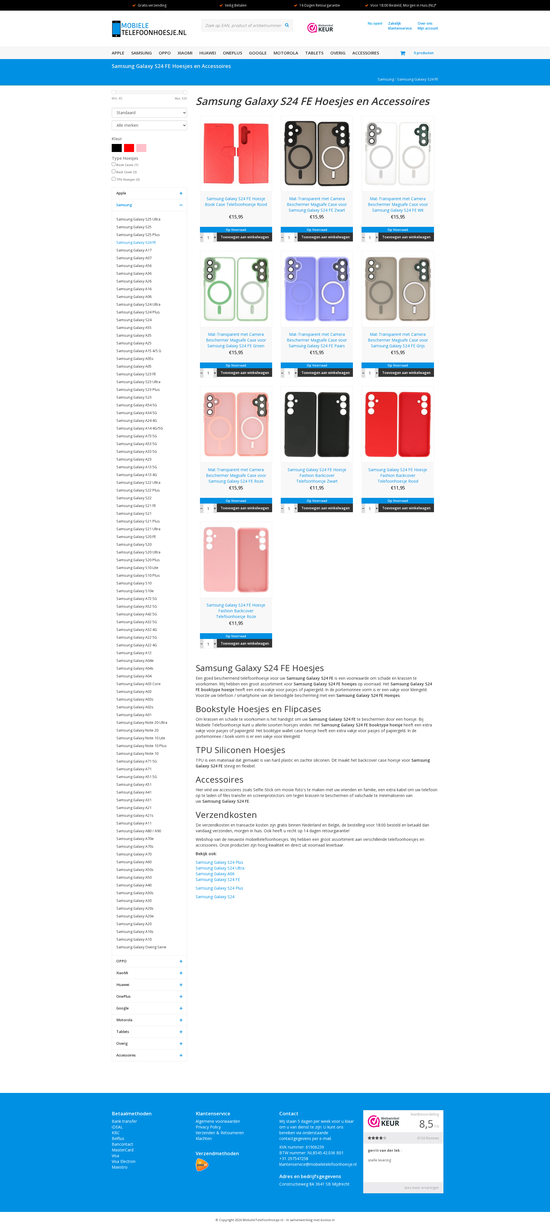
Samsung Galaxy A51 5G (136, 776)
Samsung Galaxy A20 (134, 923)
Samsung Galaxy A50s (135, 869)
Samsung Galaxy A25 (134, 343)
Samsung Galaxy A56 (134, 265)
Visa (115, 1155)
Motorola (286, 53)
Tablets (314, 53)
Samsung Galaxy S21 (134, 513)
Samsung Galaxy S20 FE (136, 536)
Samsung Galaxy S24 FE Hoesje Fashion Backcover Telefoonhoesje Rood (397, 475)
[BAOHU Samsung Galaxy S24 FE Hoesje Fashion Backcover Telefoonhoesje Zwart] (317, 424)
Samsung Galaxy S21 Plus (138, 521)
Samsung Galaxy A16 (134, 288)
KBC (116, 1132)
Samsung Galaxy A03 (134, 691)
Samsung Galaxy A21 (134, 807)
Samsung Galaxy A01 (134, 714)
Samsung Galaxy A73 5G (136, 436)
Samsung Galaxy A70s (135, 846)
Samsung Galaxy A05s (135, 358)
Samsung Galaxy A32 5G (136, 621)
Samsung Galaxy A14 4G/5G (139, 428)
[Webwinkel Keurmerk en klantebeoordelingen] (320, 27)
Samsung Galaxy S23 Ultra (138, 381)
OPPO (165, 53)
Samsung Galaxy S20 (134, 544)
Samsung (141, 53)
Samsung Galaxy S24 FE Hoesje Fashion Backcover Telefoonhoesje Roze (236, 610)
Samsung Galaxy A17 (134, 250)
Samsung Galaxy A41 (134, 792)
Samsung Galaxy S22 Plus (138, 490)
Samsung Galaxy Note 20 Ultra (141, 722)
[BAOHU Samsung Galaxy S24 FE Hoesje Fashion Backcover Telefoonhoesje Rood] (397, 424)
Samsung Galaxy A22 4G (136, 645)
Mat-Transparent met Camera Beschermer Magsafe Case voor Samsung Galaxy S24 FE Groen (236, 340)
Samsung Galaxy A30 (134, 900)
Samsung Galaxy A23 (134, 459)
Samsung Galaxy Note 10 (137, 753)
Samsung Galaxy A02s (135, 707)
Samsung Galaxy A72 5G (136, 598)
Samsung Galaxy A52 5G (136, 606)
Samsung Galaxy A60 (134, 861)
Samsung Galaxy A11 (134, 823)
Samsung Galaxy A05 (134, 366)
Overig (337, 53)
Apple (118, 53)
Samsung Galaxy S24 (134, 319)
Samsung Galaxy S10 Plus (138, 575)
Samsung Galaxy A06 (134, 296)
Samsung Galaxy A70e (135, 838)
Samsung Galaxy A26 (134, 281)
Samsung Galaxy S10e (135, 590)
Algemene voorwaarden (218, 1121)
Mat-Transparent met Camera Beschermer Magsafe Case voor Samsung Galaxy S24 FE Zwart (317, 204)
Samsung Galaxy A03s (135, 699)
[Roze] (141, 148)
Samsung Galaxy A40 (134, 885)
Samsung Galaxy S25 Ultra (138, 219)
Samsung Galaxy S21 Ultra (138, 529)
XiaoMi (185, 53)
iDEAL (117, 1127)
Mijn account (428, 28)
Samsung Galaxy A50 (134, 877)
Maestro (119, 1167)
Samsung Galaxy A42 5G (136, 614)
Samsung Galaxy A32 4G (136, 629)
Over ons (425, 23)
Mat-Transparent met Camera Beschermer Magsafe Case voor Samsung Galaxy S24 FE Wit (398, 204)
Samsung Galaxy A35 (134, 335)
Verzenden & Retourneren (220, 1132)
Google (258, 53)
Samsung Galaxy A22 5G (136, 637)
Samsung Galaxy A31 (134, 800)
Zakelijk (394, 23)
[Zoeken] (287, 25)
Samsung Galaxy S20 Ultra (138, 552)
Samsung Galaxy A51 (134, 784)
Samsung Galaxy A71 (134, 769)
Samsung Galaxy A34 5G (136, 412)
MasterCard (122, 1150)
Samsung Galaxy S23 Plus (138, 389)
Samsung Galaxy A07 (134, 258)
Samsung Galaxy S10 (134, 583)
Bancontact (122, 1144)
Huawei (207, 53)
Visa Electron (123, 1161)
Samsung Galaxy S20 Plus (138, 560)
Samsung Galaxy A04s (135, 668)
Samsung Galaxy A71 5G (136, 761)
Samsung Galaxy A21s (135, 815)
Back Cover (126, 172)
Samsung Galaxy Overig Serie (141, 947)
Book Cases (127, 165)
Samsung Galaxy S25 (134, 227)
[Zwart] (117, 148)
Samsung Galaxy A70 (134, 854)
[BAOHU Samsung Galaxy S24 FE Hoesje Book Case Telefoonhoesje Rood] (236, 153)
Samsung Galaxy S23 (134, 397)
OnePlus (232, 53)
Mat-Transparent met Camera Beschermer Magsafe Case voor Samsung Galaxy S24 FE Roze (236, 475)
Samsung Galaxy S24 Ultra (138, 304)
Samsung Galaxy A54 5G (136, 405)
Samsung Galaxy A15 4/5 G (138, 350)
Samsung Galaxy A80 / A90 (138, 831)
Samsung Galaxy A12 (134, 652)
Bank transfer (124, 1121)
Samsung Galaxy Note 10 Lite (140, 738)
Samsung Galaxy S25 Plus (138, 234)
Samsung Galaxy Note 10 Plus (141, 745)
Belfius (118, 1138)
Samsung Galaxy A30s (135, 892)
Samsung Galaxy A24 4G (136, 420)
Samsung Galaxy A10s (135, 931)
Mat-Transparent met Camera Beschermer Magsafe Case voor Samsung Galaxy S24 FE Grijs (398, 340)
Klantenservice (400, 28)
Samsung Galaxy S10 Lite (137, 567)
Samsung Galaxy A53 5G (136, 443)
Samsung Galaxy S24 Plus (138, 312)
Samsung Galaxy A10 (134, 939)
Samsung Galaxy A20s (135, 908)
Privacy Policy (208, 1127)
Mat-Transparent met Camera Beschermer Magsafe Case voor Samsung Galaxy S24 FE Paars (317, 340)
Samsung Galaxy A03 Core (138, 683)
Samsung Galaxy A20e (135, 916)
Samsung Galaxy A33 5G (136, 451)
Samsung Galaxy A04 (134, 676)
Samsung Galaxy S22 (134, 498)
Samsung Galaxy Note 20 (137, 730)
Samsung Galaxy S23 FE (136, 374)
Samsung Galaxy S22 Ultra (138, 482)
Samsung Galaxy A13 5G (136, 467)
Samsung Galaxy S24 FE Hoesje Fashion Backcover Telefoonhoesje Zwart (317, 475)
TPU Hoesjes (128, 180)
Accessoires (365, 53)
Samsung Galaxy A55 (134, 327)
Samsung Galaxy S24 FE (417, 79)
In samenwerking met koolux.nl (310, 1220)
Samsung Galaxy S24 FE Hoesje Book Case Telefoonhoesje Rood (236, 201)
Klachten (204, 1138)
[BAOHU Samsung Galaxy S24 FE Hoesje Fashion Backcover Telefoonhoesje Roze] (236, 559)
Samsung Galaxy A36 (134, 273)
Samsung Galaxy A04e (135, 660)
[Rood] (129, 148)
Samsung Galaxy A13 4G (136, 474)
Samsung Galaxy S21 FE (136, 505)
